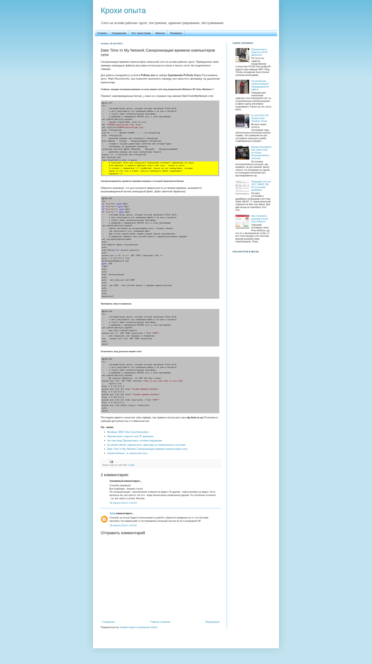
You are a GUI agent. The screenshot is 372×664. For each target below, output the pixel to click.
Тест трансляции (141, 33)
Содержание (119, 33)
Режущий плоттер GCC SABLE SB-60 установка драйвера (261, 185)
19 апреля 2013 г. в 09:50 (123, 525)
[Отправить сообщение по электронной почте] (111, 461)
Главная (102, 33)
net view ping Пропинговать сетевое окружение (134, 440)
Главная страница (160, 622)
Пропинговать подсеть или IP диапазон (130, 436)
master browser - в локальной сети (127, 453)
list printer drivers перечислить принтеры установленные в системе (146, 444)
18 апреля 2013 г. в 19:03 (123, 503)
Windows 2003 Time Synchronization (128, 432)
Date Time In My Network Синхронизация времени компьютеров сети (147, 448)
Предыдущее (212, 622)
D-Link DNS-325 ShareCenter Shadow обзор (260, 118)
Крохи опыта (123, 10)
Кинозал (160, 33)
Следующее (108, 622)
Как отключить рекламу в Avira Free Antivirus (259, 219)
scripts (131, 465)
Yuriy (112, 513)
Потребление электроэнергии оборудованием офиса (260, 85)
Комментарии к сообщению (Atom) (139, 627)
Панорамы (176, 33)
